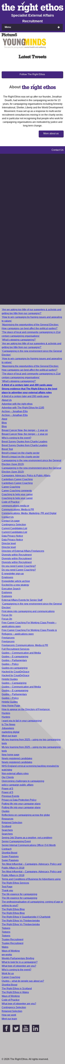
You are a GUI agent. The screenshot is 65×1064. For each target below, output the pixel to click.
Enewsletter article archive (16, 581)
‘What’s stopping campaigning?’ (19, 339)
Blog (4, 422)
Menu (8, 27)
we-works (7, 954)
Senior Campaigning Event (16, 841)
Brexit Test (7, 449)
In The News (8, 724)
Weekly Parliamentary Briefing (18, 958)
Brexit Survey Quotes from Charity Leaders (24, 441)
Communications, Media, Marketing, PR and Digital (29, 513)
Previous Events (10, 796)
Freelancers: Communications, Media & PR (25, 645)
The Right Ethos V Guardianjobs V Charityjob (26, 917)
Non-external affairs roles (15, 773)
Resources (7, 818)
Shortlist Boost (9, 852)
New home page (10, 754)
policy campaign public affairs (17, 785)
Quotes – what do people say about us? (23, 981)
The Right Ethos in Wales (15, 992)
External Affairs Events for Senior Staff (22, 600)
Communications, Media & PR (18, 509)
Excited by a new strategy (15, 585)
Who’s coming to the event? (16, 437)
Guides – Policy (10, 664)
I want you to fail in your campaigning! (22, 720)
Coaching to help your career (17, 494)
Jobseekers (8, 728)
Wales (5, 947)
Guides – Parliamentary (14, 660)
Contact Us (8, 517)
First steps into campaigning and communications (28, 611)
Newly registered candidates (17, 758)
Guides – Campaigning (14, 683)
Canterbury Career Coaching (17, 479)
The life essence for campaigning (19, 894)
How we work (9, 1015)
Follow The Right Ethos (32, 74)
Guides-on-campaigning (15, 668)
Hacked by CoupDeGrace (15, 671)
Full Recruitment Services (15, 649)
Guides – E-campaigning (15, 656)
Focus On (7, 615)
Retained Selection (12, 822)
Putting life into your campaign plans (21, 803)
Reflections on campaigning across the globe (26, 815)
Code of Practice (11, 502)
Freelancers (8, 637)
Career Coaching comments (17, 490)
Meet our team (9, 735)
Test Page (7, 886)
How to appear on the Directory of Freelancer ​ (26, 709)
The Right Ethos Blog (13, 909)
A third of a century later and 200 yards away (25, 396)
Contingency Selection (14, 524)
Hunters (6, 713)
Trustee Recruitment (12, 939)
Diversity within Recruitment (17, 554)
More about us (51, 133)
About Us (7, 400)
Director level (9, 543)
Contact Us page (11, 520)
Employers (7, 577)
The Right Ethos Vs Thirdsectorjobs (21, 920)
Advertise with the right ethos (17, 404)
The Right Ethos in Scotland (17, 988)
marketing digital (10, 732)
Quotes (5, 811)
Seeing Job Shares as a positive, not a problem (27, 837)
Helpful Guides (10, 679)
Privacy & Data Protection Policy (19, 800)
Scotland (6, 826)
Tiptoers (6, 928)
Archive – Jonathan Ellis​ (15, 415)
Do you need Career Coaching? (19, 566)
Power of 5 (7, 788)
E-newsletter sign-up (13, 573)
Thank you (7, 890)
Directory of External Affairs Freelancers (23, 551)
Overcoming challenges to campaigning (23, 781)
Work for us (8, 973)
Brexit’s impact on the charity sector (20, 453)
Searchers (7, 830)
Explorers (7, 592)
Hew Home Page (11, 705)
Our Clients (8, 777)
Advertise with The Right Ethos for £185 (23, 407)
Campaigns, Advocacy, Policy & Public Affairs (26, 475)
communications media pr (15, 505)
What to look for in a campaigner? (19, 962)
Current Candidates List (14, 528)
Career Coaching (11, 487)
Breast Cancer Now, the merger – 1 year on (25, 430)
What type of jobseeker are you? (19, 966)
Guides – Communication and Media (21, 652)
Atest (4, 419)
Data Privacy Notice (12, 536)
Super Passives (10, 856)
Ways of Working (11, 950)
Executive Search (11, 588)
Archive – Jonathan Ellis (15, 411)
